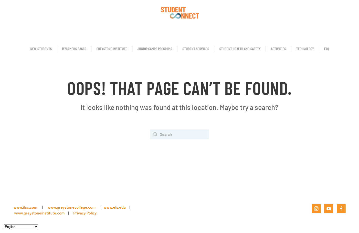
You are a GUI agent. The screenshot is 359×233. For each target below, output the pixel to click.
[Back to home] (179, 12)
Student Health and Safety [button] (240, 48)
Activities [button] (278, 48)
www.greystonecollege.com (71, 207)
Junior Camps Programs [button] (154, 48)
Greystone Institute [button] (111, 48)
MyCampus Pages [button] (74, 48)
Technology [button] (305, 48)
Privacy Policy (85, 213)
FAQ (326, 48)
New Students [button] (41, 48)
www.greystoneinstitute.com (39, 213)
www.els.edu (114, 207)
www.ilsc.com (25, 207)
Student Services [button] (195, 48)
